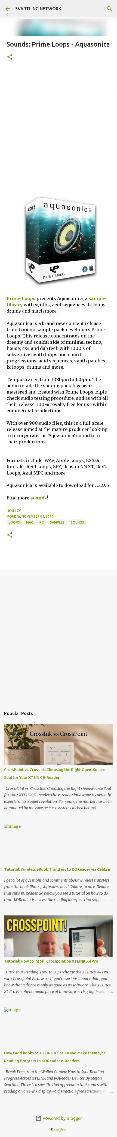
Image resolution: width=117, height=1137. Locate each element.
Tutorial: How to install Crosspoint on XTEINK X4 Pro (51, 961)
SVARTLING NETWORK (38, 8)
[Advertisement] (58, 128)
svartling (60, 1129)
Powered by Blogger (62, 1118)
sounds (38, 498)
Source (14, 510)
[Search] (109, 8)
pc (41, 522)
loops (14, 522)
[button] (10, 57)
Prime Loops (21, 298)
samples (57, 522)
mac (29, 522)
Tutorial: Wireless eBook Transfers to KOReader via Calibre (57, 869)
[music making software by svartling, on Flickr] (58, 288)
